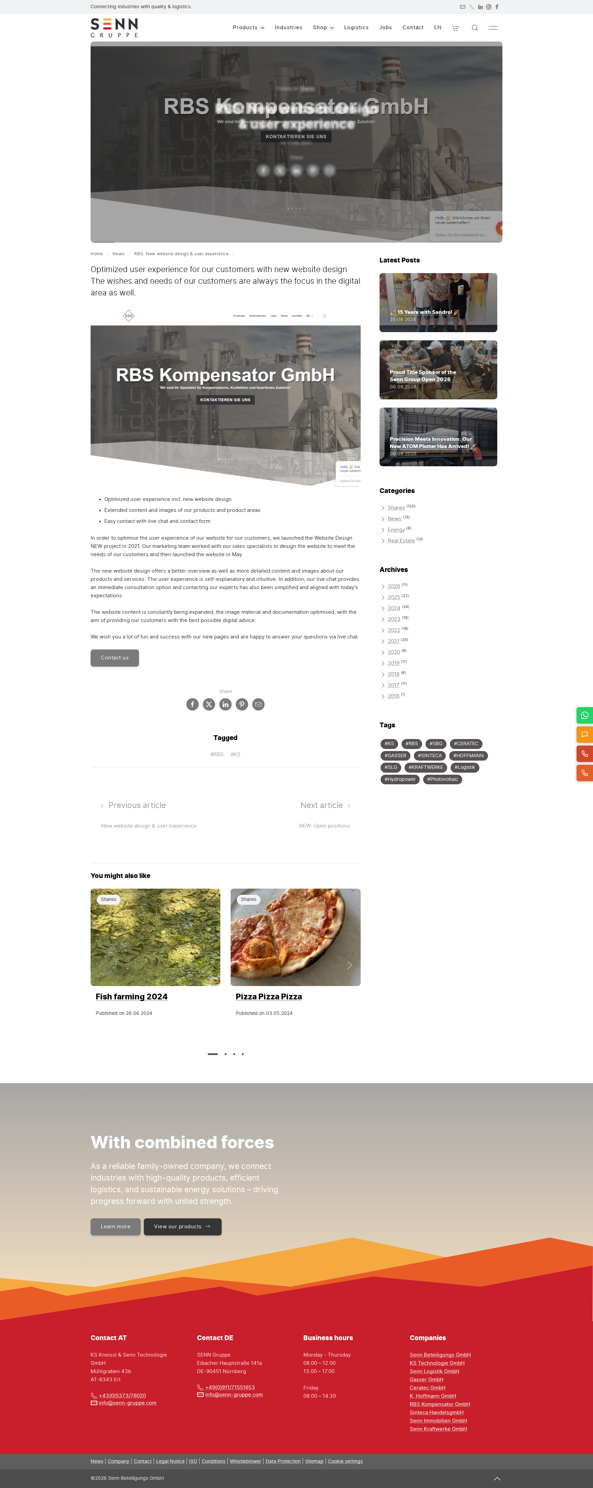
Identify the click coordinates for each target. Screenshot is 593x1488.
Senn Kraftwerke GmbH (438, 1429)
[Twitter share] (280, 170)
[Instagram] (488, 7)
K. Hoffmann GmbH (433, 1396)
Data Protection (283, 1461)
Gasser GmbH (426, 1379)
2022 (394, 630)
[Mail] (462, 7)
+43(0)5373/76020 (122, 1395)
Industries (289, 27)
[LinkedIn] (480, 7)
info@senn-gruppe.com (127, 1403)
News (119, 254)
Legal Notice (170, 1461)
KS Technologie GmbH (437, 1363)
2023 (394, 619)
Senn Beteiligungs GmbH (440, 1355)
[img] (155, 937)
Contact (413, 27)
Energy (396, 529)
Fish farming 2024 (132, 996)
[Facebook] (497, 7)
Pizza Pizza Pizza (269, 996)
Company (118, 1461)
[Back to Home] (114, 28)
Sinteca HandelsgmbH (437, 1412)
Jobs (385, 27)
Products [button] (245, 27)
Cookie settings (345, 1461)
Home (97, 254)
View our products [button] (178, 1226)
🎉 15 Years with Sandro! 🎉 (425, 312)
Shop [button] (320, 27)
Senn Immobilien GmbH (438, 1420)
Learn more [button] (115, 1226)
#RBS (217, 754)
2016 (393, 696)
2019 (393, 663)
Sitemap (314, 1461)
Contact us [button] (115, 657)
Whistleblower (245, 1461)
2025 (394, 597)
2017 (393, 685)
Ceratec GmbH (427, 1388)
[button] (455, 27)
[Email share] (329, 170)
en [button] (438, 27)
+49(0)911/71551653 (230, 1387)
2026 (394, 586)
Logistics (356, 27)
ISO (193, 1461)
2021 (393, 641)
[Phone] (472, 7)
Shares (307, 88)
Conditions (213, 1461)
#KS (236, 754)
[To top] (497, 1478)
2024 (394, 608)
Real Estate (401, 540)
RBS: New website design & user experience (181, 254)
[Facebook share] (263, 170)
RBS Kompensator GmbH (440, 1404)
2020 (394, 652)
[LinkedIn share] (296, 170)
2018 (393, 674)
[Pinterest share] (313, 170)
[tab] (213, 1054)
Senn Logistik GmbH (434, 1371)
